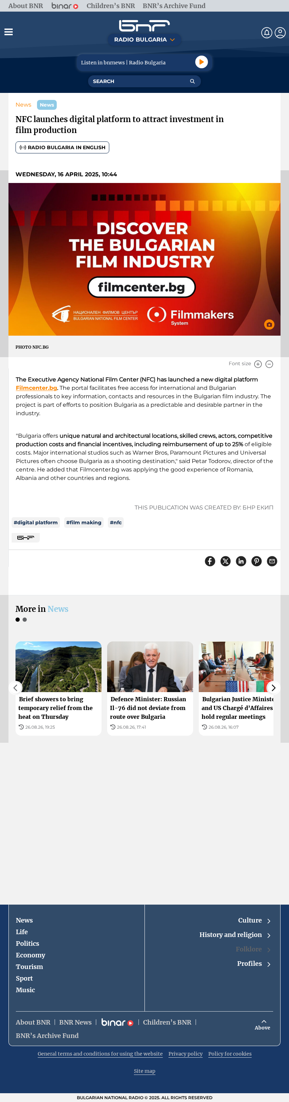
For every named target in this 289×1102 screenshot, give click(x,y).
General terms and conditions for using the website (100, 1054)
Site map (144, 1071)
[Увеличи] (258, 364)
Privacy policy (185, 1054)
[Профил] (280, 33)
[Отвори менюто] (8, 31)
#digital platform (36, 522)
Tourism (29, 967)
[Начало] (144, 26)
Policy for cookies (230, 1054)
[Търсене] (192, 81)
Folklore (249, 949)
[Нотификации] (267, 33)
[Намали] (269, 364)
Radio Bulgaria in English (66, 147)
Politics (27, 943)
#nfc (116, 522)
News (23, 104)
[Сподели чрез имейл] (272, 561)
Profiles (249, 964)
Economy (30, 955)
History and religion (230, 935)
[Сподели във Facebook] (210, 561)
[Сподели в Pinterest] (256, 561)
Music (25, 990)
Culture (250, 920)
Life (22, 932)
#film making (84, 522)
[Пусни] (201, 62)
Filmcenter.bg (36, 388)
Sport (24, 978)
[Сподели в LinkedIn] (241, 561)
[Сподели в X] (225, 561)
